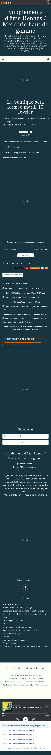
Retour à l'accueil (25, 255)
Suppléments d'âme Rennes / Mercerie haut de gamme (26, 21)
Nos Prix (6, 637)
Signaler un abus (10, 682)
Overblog (40, 668)
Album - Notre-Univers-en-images (17, 607)
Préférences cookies (42, 685)
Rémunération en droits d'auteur (34, 682)
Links (4, 624)
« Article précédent (10, 249)
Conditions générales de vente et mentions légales (24, 611)
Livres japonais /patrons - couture (17, 627)
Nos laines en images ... (12, 633)
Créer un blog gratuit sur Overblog (16, 678)
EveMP (22, 495)
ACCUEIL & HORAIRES (13, 604)
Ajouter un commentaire (23, 345)
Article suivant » (41, 249)
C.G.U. (20, 682)
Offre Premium (7, 685)
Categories (9, 121)
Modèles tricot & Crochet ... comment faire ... (22, 630)
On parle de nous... (10, 643)
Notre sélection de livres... (13, 640)
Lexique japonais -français (14, 620)
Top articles (32, 678)
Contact (40, 678)
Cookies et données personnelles (23, 685)
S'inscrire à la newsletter (13, 275)
